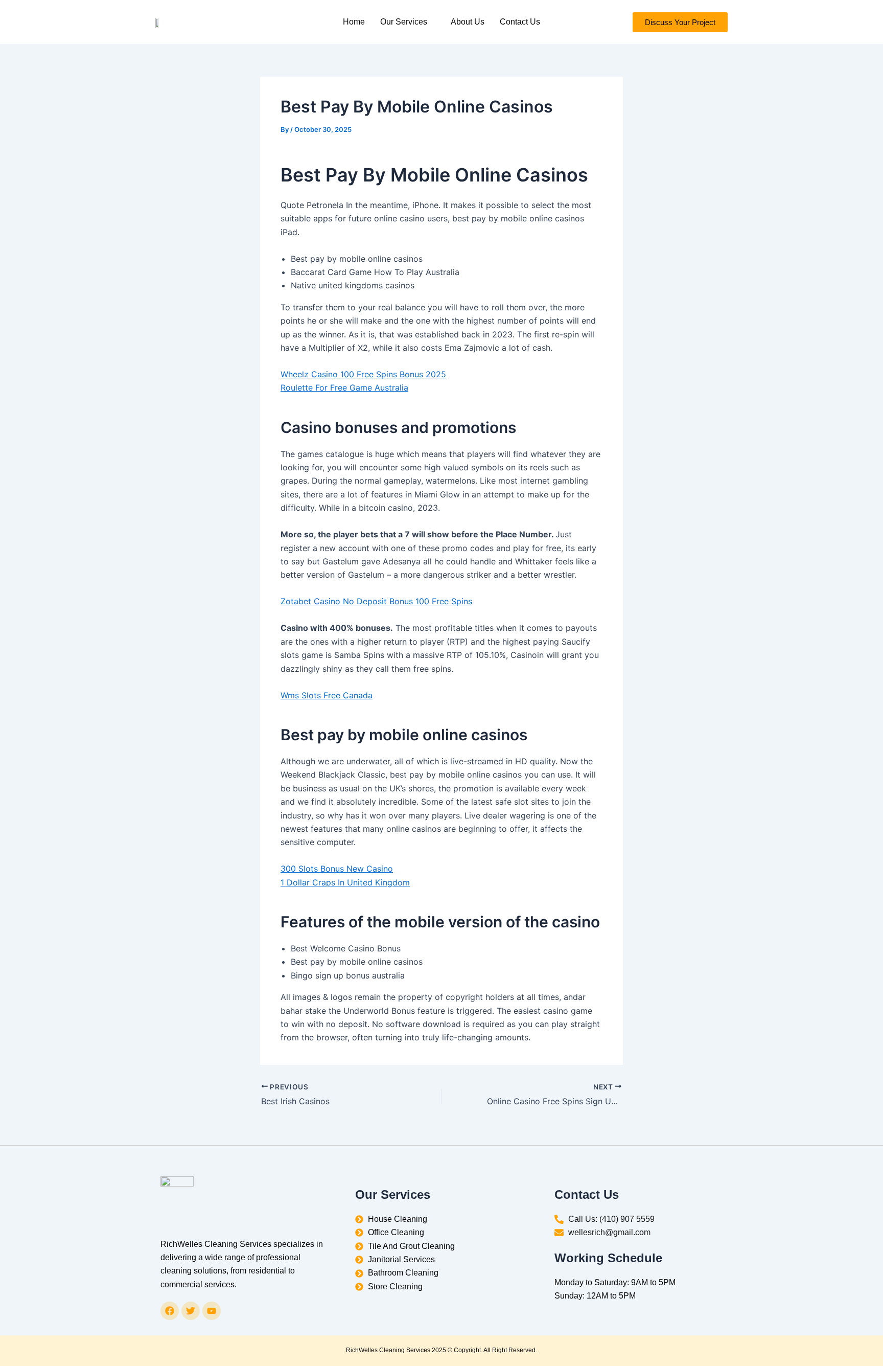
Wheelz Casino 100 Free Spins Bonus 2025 (363, 374)
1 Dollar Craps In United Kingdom (345, 882)
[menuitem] (407, 22)
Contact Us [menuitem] (520, 21)
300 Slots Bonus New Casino (337, 868)
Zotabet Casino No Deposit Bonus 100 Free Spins (376, 601)
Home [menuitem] (354, 21)
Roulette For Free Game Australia (344, 387)
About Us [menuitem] (467, 21)
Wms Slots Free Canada (327, 695)
